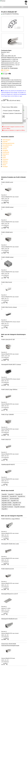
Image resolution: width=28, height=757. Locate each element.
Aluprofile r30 (16, 504)
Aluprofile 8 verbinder (7, 506)
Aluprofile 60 (5, 496)
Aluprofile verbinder (19, 506)
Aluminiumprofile (14, 498)
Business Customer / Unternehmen (12, 113)
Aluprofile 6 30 (14, 500)
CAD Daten (6, 70)
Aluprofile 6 (11, 494)
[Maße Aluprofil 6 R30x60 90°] (12, 24)
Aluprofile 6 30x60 (6, 502)
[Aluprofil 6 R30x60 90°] (12, 40)
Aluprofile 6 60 (5, 500)
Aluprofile (4, 494)
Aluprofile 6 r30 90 (6, 504)
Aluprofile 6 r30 (17, 502)
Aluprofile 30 (19, 494)
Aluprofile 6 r (5, 498)
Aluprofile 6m (21, 496)
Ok (3, 116)
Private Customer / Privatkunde (11, 110)
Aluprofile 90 (13, 496)
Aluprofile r (4, 509)
